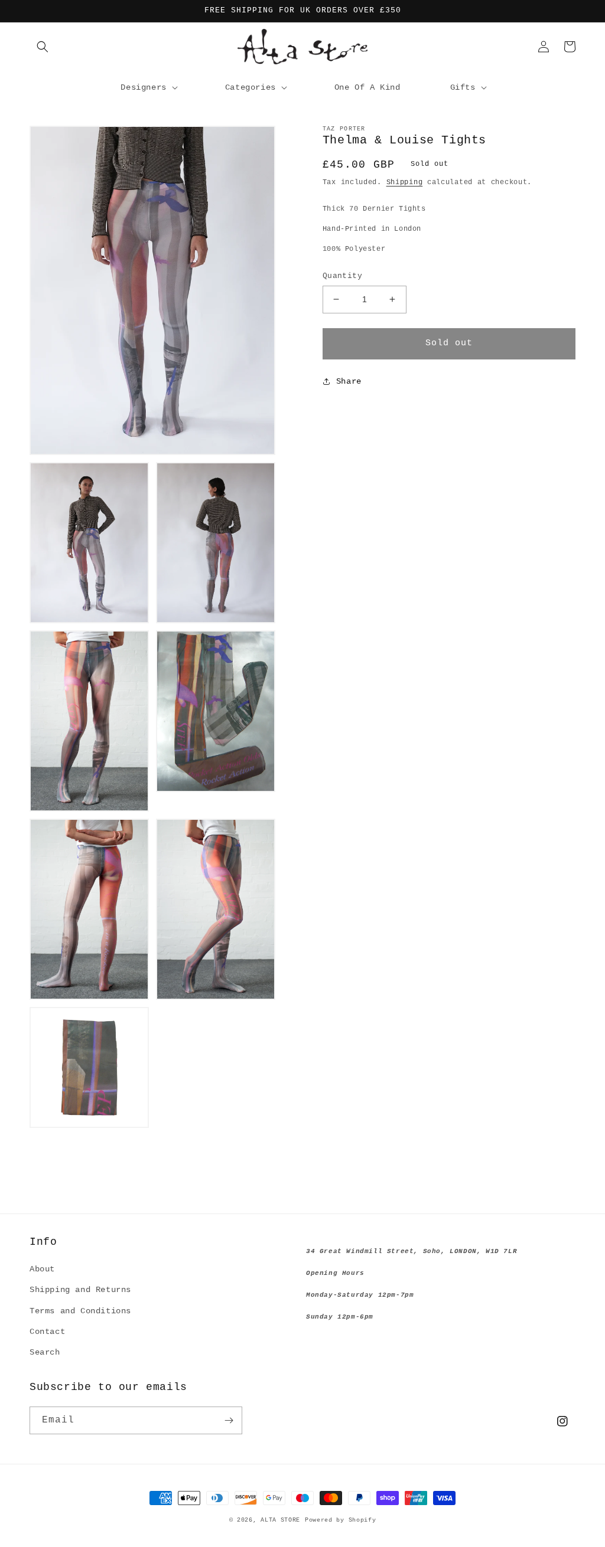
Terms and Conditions (80, 1311)
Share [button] (349, 381)
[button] (43, 47)
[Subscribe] (229, 1420)
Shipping (404, 182)
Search (45, 1352)
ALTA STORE (280, 1520)
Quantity (342, 276)
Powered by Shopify (340, 1520)
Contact (47, 1331)
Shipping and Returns (80, 1289)
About (42, 1269)
